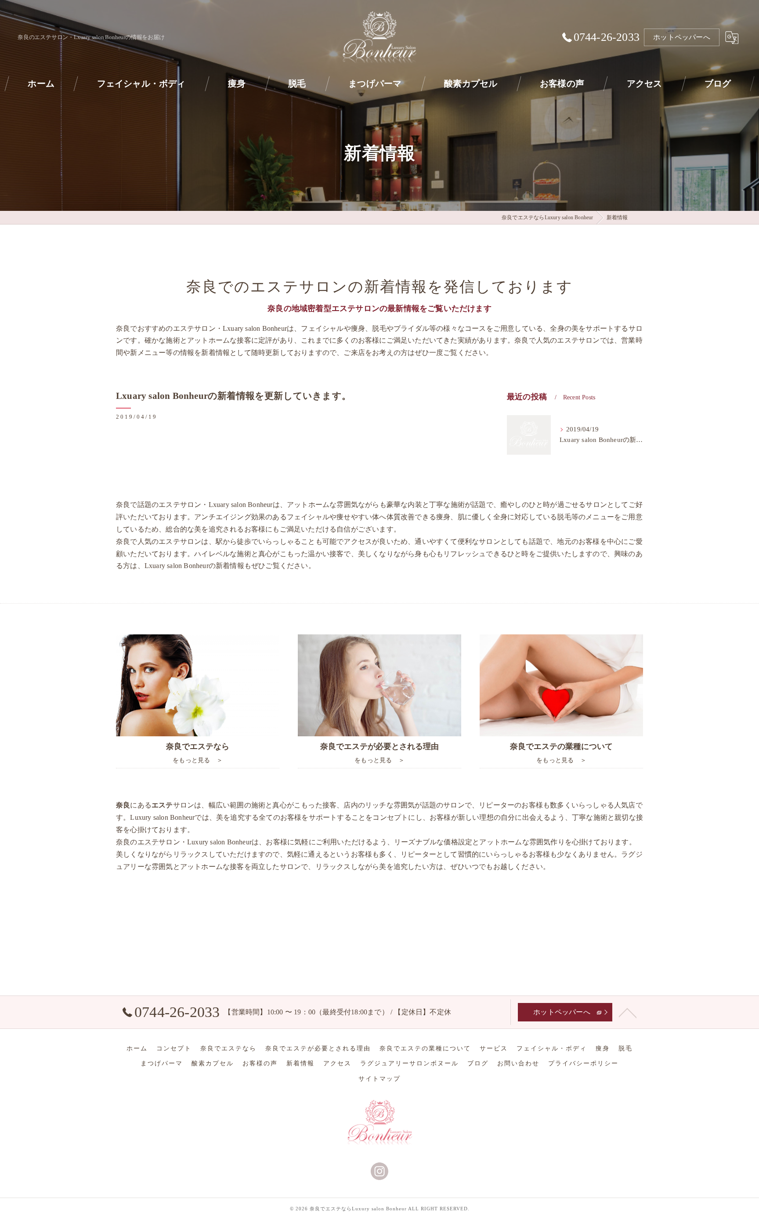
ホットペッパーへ (681, 37)
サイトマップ (379, 1078)
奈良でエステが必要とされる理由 (318, 1048)
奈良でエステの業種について (425, 1048)
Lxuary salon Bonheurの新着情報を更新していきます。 (233, 396)
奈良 (123, 842)
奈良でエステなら (228, 1048)
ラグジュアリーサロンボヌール (409, 1063)
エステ (148, 842)
